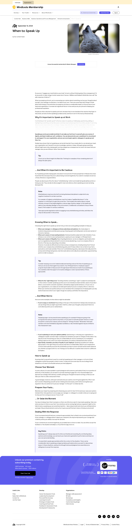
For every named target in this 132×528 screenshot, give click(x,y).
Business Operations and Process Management (43, 18)
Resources (35, 13)
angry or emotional (49, 303)
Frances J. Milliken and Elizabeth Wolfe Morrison (78, 95)
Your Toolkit (25, 13)
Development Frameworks (47, 508)
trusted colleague (65, 269)
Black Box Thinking (62, 158)
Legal (81, 524)
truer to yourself (77, 134)
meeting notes (70, 263)
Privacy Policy (103, 476)
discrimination (87, 235)
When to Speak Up (26, 31)
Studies (37, 143)
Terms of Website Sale (92, 524)
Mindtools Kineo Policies (70, 524)
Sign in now (29, 477)
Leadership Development (46, 496)
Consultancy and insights (73, 500)
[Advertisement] (66, 79)
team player (84, 229)
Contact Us (16, 498)
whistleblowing (59, 247)
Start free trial (25, 473)
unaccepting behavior (58, 237)
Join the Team (17, 500)
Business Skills (26, 18)
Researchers (89, 173)
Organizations (27, 2)
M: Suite (68, 496)
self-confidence (57, 136)
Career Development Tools (47, 494)
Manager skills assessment (74, 494)
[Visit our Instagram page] (113, 516)
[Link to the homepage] (28, 7)
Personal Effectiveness (46, 498)
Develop (16, 13)
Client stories (70, 504)
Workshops (69, 498)
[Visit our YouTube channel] (117, 516)
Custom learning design (73, 502)
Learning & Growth (44, 500)
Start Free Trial (105, 12)
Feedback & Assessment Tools (48, 506)
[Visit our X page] (104, 516)
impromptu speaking (84, 402)
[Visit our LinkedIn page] (108, 516)
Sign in (116, 12)
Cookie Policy (115, 524)
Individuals (17, 2)
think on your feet (51, 404)
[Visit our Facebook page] (99, 516)
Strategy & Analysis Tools (46, 502)
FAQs (14, 494)
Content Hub (17, 18)
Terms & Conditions (112, 476)
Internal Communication (64, 18)
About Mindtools (46, 13)
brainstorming (42, 231)
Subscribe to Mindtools (19, 496)
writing (83, 374)
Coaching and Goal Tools (46, 504)
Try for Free (81, 64)
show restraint (78, 346)
